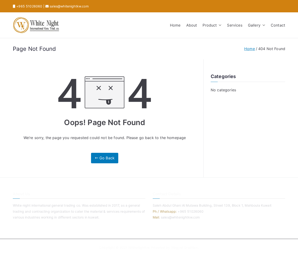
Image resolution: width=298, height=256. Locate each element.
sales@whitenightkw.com (69, 6)
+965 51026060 (28, 6)
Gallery (254, 25)
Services (234, 25)
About (191, 25)
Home (175, 25)
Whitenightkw (138, 247)
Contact (278, 25)
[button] (219, 25)
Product (210, 25)
